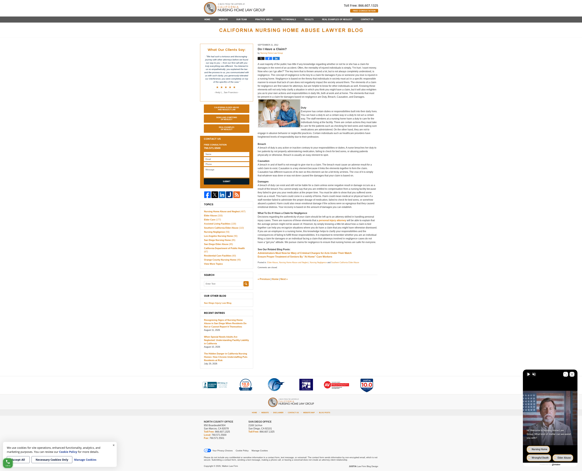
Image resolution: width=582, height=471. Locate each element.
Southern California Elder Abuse (345, 262)
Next (284, 279)
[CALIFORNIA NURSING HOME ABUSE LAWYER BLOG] (291, 30)
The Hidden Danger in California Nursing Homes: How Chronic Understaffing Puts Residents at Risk (225, 357)
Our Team (241, 19)
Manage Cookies (260, 450)
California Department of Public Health (224, 250)
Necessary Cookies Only (52, 459)
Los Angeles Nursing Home (220, 236)
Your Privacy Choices (222, 450)
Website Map (309, 412)
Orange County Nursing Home (222, 259)
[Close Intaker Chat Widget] (572, 374)
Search (246, 283)
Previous (264, 279)
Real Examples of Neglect (337, 19)
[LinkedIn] (222, 194)
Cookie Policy (242, 450)
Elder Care (212, 219)
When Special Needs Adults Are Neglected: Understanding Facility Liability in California (226, 340)
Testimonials (288, 19)
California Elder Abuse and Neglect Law (226, 108)
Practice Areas (264, 19)
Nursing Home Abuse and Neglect (294, 262)
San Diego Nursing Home (219, 240)
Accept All (18, 459)
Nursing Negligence (318, 262)
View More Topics (213, 264)
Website (223, 19)
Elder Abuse (272, 262)
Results (309, 19)
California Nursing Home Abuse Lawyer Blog (234, 8)
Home (207, 19)
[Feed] (236, 194)
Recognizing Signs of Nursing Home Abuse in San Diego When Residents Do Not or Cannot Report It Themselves (225, 323)
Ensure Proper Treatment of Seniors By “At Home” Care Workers (295, 256)
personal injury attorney (332, 220)
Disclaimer (278, 412)
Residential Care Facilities (220, 255)
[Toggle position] (565, 374)
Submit (226, 181)
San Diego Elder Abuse (218, 244)
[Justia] (229, 194)
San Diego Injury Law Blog (217, 303)
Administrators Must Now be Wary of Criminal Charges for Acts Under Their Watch (305, 253)
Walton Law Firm (230, 466)
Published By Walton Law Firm (361, 7)
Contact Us (367, 19)
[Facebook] (207, 194)
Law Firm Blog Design (363, 466)
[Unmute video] (528, 374)
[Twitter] (214, 194)
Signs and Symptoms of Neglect (226, 118)
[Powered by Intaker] (556, 465)
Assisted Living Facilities (220, 223)
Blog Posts (324, 412)
